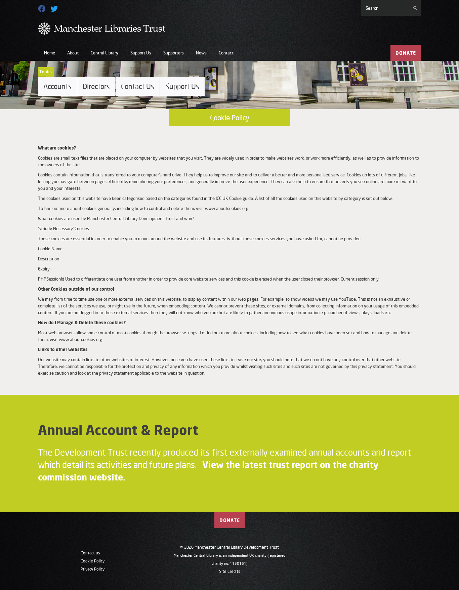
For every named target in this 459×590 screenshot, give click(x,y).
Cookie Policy (93, 560)
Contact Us (137, 86)
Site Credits (229, 571)
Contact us (90, 552)
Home (49, 52)
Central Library (104, 52)
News (201, 52)
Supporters (173, 52)
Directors (96, 86)
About (73, 52)
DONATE (405, 53)
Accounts (57, 86)
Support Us (140, 52)
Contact (226, 52)
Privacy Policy (93, 569)
